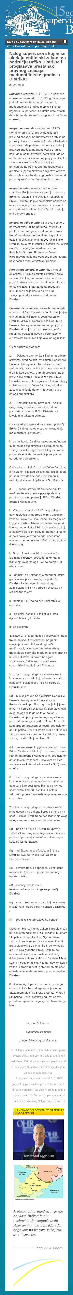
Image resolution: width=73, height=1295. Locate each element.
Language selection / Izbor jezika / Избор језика (39, 1112)
